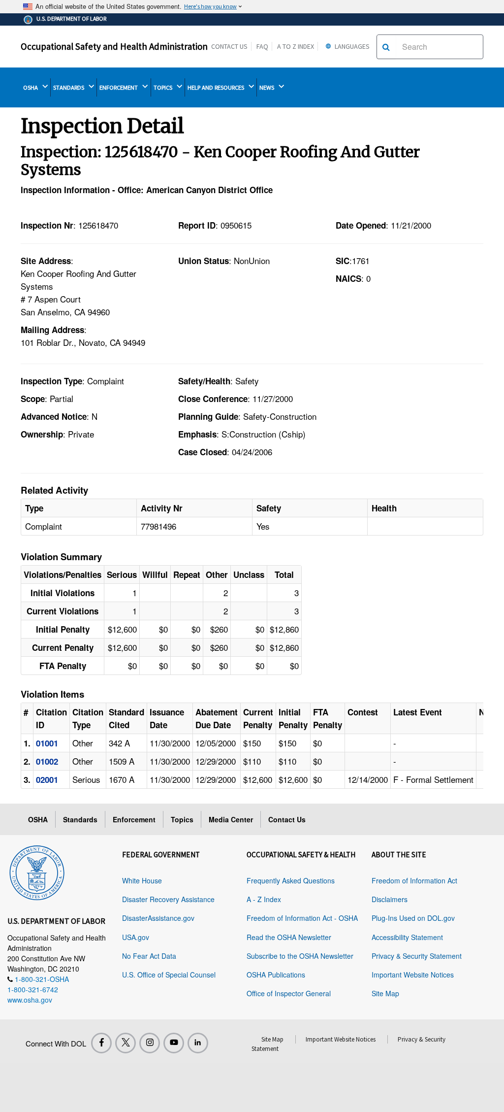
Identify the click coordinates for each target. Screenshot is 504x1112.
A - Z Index (264, 899)
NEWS (267, 87)
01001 (47, 743)
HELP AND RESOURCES (217, 87)
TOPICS (164, 87)
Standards (80, 819)
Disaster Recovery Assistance (168, 899)
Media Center (231, 819)
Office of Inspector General (289, 993)
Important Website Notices (413, 974)
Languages (351, 46)
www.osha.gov (29, 1000)
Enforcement (134, 819)
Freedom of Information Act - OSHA (302, 918)
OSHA (31, 87)
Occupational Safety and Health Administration (114, 46)
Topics (182, 819)
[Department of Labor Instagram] (149, 1043)
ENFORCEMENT (119, 87)
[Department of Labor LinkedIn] (198, 1043)
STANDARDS (69, 87)
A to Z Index (295, 46)
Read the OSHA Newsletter (289, 937)
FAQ (262, 46)
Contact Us (229, 46)
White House (142, 880)
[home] (36, 871)
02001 (47, 779)
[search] (386, 47)
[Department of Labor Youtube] (173, 1043)
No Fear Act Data (149, 956)
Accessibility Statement (407, 937)
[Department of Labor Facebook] (101, 1043)
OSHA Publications (276, 974)
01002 (47, 761)
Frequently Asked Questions (291, 880)
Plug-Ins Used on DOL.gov (413, 918)
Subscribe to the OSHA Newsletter (300, 956)
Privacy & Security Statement (417, 956)
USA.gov (135, 937)
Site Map (385, 993)
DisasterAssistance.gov (158, 918)
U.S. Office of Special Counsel (169, 974)
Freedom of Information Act (414, 880)
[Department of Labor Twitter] (125, 1043)
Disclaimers (390, 899)
